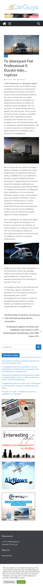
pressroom (22, 79)
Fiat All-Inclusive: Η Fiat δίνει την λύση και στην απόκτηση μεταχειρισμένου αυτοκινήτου (22, 318)
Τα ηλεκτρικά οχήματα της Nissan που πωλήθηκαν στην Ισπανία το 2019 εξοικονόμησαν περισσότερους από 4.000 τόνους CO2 (21, 331)
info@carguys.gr (13, 541)
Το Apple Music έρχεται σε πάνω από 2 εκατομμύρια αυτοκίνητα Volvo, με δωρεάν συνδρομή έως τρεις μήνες (21, 385)
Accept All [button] (21, 582)
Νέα (6, 56)
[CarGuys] (4, 23)
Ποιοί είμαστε (7, 555)
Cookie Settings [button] (9, 582)
